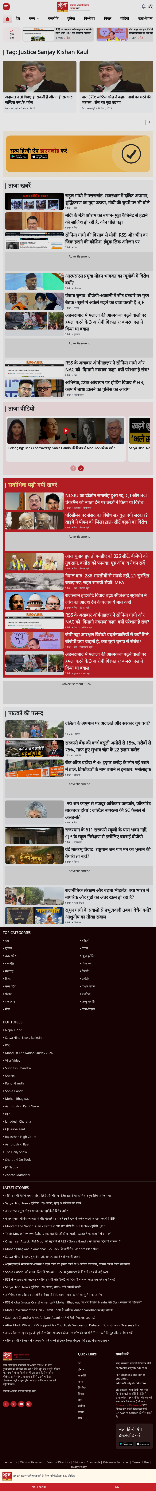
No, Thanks (39, 1487)
